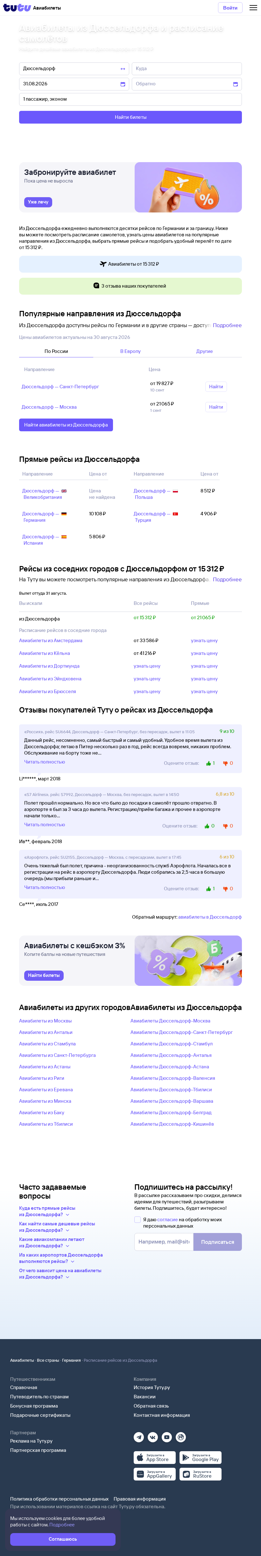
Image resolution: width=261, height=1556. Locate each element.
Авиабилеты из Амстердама (50, 640)
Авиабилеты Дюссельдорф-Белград (171, 1112)
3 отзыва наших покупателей (134, 286)
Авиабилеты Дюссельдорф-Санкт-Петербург (181, 1032)
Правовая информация (140, 1499)
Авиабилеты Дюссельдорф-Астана (169, 1067)
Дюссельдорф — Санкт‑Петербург (60, 387)
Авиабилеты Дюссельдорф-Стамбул (171, 1044)
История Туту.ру (152, 1387)
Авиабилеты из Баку (41, 1112)
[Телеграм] (139, 1435)
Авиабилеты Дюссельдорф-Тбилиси (171, 1089)
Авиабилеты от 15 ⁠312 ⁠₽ (133, 264)
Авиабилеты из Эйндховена (50, 679)
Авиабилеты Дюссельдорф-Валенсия (172, 1078)
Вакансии (145, 1397)
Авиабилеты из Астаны (44, 1067)
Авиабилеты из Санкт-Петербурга (57, 1055)
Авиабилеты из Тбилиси (46, 1124)
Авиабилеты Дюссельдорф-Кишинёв (172, 1124)
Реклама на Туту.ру (31, 1441)
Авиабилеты (22, 1360)
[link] (38, 202)
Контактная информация (162, 1415)
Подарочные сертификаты (40, 1415)
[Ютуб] (167, 1435)
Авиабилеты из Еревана (46, 1089)
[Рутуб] (181, 1435)
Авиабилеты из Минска (45, 1101)
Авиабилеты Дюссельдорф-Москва (170, 1021)
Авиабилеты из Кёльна (44, 653)
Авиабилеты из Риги (41, 1078)
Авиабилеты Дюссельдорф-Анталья (171, 1055)
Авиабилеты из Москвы (45, 1021)
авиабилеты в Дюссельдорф (210, 917)
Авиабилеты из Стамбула (47, 1044)
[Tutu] (17, 7)
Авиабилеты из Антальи (46, 1032)
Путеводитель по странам (39, 1397)
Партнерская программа (38, 1450)
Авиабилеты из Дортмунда (49, 666)
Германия (71, 1360)
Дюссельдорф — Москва (49, 407)
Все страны (48, 1360)
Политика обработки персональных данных (59, 1499)
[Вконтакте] (153, 1435)
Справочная (23, 1387)
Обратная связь (151, 1406)
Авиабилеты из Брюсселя (47, 691)
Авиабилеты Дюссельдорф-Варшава (171, 1101)
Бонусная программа (34, 1406)
